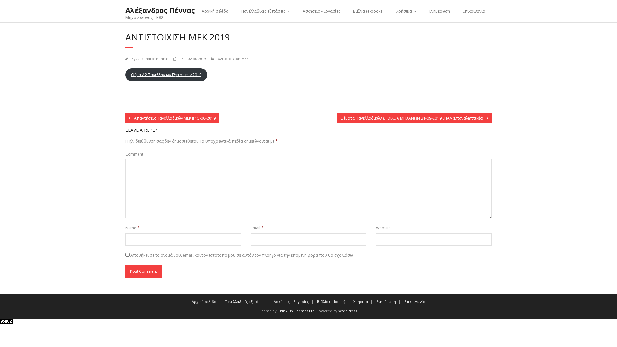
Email (257, 228)
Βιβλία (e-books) (368, 11)
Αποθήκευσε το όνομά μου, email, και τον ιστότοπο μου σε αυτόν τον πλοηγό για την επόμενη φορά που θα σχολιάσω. (242, 255)
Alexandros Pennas (152, 58)
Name (132, 228)
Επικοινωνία (474, 11)
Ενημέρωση (439, 11)
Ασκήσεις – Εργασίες (321, 11)
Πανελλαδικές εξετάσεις (263, 11)
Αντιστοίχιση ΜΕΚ (233, 58)
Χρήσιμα (404, 11)
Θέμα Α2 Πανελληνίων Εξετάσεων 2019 (166, 74)
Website (383, 228)
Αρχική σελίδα (215, 11)
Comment (134, 154)
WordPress (347, 310)
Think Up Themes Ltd (296, 310)
